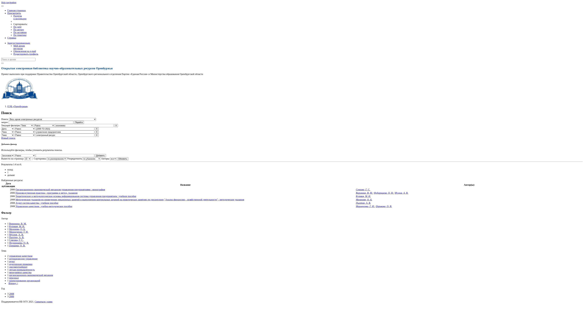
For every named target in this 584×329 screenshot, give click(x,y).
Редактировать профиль (25, 54)
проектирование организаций (24, 280)
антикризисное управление (23, 258)
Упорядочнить (74, 158)
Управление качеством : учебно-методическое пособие (44, 206)
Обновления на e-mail (24, 51)
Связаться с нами (43, 301)
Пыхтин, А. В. (363, 203)
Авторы (105, 158)
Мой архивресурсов (19, 47)
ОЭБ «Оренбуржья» (17, 106)
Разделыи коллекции (19, 17)
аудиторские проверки (20, 264)
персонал (14, 278)
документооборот (18, 267)
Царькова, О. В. (384, 206)
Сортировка (40, 158)
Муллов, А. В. (401, 193)
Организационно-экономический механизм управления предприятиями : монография (60, 189)
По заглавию (20, 32)
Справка (11, 38)
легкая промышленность (22, 269)
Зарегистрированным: (18, 43)
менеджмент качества (20, 272)
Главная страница (16, 10)
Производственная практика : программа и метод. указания (46, 193)
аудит (12, 261)
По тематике (19, 35)
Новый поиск (8, 138)
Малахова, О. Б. (364, 199)
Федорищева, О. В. (383, 193)
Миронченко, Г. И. (365, 206)
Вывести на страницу (12, 158)
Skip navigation (8, 2)
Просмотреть (14, 13)
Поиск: (5, 119)
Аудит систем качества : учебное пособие (37, 203)
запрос (4, 122)
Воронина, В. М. (364, 193)
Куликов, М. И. (363, 196)
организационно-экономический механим (31, 275)
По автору (18, 29)
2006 (11, 296)
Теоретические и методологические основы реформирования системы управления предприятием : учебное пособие (76, 196)
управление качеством (20, 256)
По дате (17, 27)
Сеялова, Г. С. (363, 189)
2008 (11, 293)
